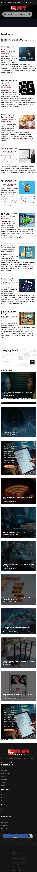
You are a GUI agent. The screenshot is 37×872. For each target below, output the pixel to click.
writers (4, 2)
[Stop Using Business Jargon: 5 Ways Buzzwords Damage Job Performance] (18, 589)
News (3, 810)
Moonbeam (10, 762)
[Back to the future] (1, 2)
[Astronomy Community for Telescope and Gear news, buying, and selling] (18, 869)
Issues (3, 797)
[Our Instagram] (30, 2)
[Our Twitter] (26, 2)
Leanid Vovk (5, 218)
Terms (3, 782)
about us (4, 770)
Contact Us (4, 822)
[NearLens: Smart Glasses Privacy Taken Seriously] (18, 403)
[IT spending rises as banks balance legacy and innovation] (18, 621)
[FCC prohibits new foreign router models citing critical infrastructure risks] (18, 652)
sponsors (10, 2)
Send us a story (16, 2)
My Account (4, 825)
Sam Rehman (10, 251)
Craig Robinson (5, 318)
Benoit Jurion (7, 284)
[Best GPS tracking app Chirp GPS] (18, 858)
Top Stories (4, 813)
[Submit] (29, 14)
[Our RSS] (34, 2)
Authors (3, 776)
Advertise (4, 779)
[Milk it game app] (18, 864)
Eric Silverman (7, 121)
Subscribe (4, 794)
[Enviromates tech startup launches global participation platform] (18, 686)
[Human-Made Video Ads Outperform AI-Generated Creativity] (18, 385)
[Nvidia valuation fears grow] (18, 422)
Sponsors (4, 801)
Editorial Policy (5, 773)
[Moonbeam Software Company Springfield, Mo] (18, 853)
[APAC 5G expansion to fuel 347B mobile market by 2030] (18, 491)
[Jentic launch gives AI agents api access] (18, 522)
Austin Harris (5, 53)
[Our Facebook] (23, 2)
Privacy (3, 785)
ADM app (4, 828)
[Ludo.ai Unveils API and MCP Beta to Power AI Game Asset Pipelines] (18, 556)
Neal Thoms (10, 152)
